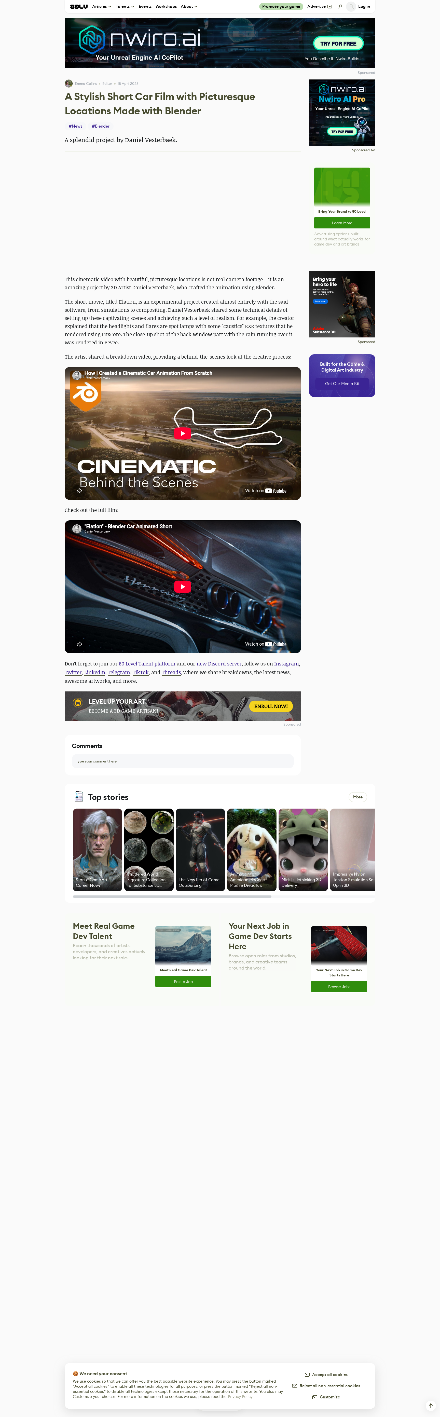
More (358, 797)
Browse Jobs (339, 986)
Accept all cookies (329, 1374)
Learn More (342, 223)
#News (75, 126)
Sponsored (292, 724)
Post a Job (183, 981)
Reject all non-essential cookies (329, 1385)
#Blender (100, 126)
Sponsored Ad (363, 150)
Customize (329, 1397)
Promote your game (281, 6)
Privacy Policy (240, 1396)
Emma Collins (86, 83)
